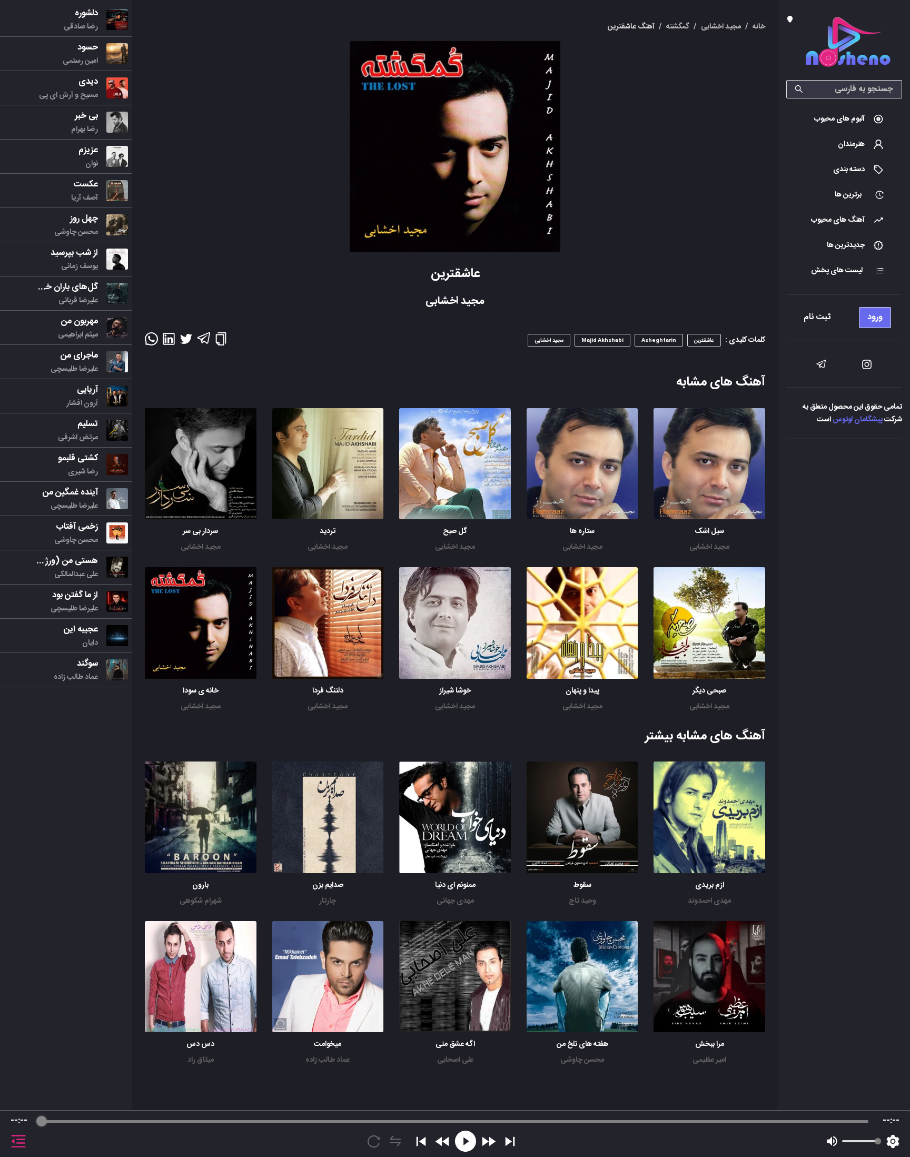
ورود (875, 317)
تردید (327, 531)
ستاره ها (582, 531)
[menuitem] (844, 119)
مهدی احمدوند (709, 901)
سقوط (582, 885)
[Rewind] (442, 1141)
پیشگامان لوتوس (858, 419)
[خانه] (848, 44)
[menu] (844, 314)
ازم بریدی (709, 885)
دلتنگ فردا (327, 691)
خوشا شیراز (455, 691)
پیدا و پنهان (582, 691)
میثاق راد (200, 1060)
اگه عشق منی (455, 1044)
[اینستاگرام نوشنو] (866, 364)
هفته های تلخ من (582, 1044)
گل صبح (455, 531)
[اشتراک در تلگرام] (203, 343)
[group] (455, 1134)
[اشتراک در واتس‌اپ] (151, 342)
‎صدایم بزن (327, 885)
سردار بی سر (200, 531)
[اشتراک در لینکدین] (168, 342)
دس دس (200, 1044)
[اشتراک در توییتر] (186, 342)
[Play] (465, 1141)
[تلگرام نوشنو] (821, 364)
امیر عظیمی (709, 1060)
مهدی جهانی (455, 901)
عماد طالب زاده (327, 1060)
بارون (200, 885)
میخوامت (327, 1044)
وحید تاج (582, 901)
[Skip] (510, 1141)
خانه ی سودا (201, 691)
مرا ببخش (709, 1044)
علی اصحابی (455, 1060)
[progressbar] (455, 1121)
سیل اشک (709, 531)
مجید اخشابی (709, 547)
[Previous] (421, 1141)
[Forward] (488, 1141)
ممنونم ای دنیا (455, 885)
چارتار (327, 901)
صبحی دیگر (709, 691)
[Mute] (832, 1141)
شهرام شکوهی (201, 901)
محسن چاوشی (582, 1060)
